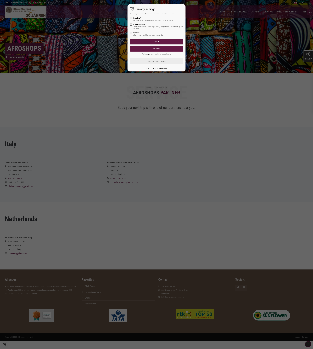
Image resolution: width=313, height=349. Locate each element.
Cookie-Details (162, 68)
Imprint (154, 68)
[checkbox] (131, 18)
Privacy (148, 68)
